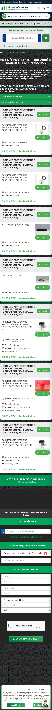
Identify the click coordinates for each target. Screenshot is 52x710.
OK (45, 38)
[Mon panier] (43, 8)
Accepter (16, 704)
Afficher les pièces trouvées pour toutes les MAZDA (26, 480)
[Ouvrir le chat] (45, 704)
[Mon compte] (39, 8)
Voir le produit (45, 137)
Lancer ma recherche (27, 638)
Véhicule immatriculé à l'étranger (26, 537)
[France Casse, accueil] (15, 8)
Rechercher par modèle (15, 46)
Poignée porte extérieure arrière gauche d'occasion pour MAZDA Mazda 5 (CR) (19, 114)
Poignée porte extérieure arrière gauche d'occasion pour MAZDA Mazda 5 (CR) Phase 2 (19, 311)
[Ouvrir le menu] (48, 8)
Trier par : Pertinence (26, 96)
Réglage (38, 705)
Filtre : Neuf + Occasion (26, 102)
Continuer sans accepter (36, 689)
